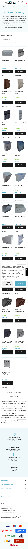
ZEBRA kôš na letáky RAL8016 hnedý (19, 311)
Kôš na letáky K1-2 (20, 247)
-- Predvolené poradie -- (14, 40)
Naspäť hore (14, 396)
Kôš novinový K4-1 (7, 185)
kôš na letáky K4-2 (7, 247)
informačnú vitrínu (21, 419)
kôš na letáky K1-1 (20, 216)
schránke (9, 16)
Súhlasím (20, 283)
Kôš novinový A (6, 60)
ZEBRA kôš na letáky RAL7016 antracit (6, 311)
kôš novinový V (19, 185)
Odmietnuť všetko (21, 264)
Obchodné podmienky (7, 508)
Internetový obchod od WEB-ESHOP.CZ (11, 517)
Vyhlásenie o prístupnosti (7, 512)
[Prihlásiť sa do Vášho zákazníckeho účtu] (22, 2)
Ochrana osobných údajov (8, 510)
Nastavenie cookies (6, 504)
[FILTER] (27, 274)
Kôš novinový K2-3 (20, 122)
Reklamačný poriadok (7, 506)
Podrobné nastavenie (8, 283)
